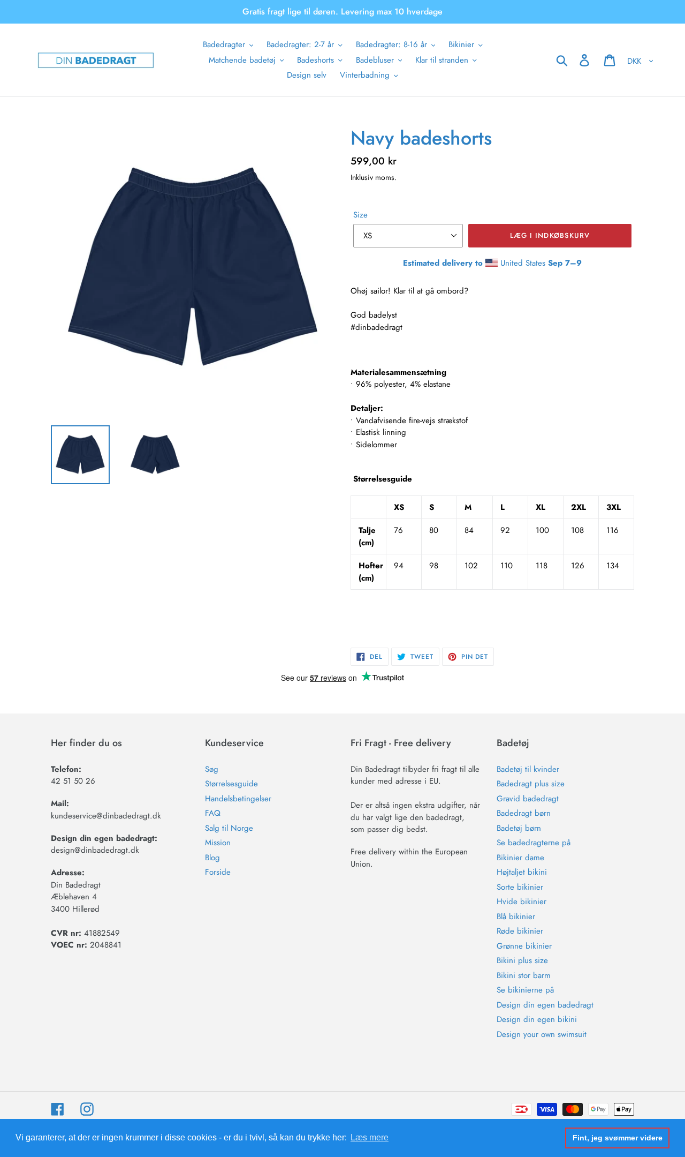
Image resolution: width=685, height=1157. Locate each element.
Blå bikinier (516, 916)
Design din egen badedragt (545, 1005)
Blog (212, 857)
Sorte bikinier (520, 887)
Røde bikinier (520, 931)
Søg (211, 769)
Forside (218, 872)
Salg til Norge (229, 828)
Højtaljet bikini (522, 872)
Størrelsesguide (231, 784)
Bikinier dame (520, 857)
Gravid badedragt (528, 799)
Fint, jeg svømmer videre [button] (618, 1137)
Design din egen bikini (537, 1019)
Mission (218, 842)
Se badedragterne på (533, 842)
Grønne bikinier (524, 946)
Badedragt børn (524, 813)
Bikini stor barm (524, 975)
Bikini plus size (522, 960)
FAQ (212, 813)
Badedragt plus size (531, 784)
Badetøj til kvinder (528, 769)
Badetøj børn (519, 828)
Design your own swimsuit (542, 1034)
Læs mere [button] (370, 1137)
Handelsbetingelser (238, 799)
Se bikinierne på (525, 990)
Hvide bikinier (521, 901)
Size (360, 215)
